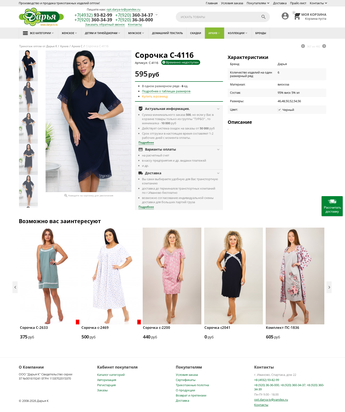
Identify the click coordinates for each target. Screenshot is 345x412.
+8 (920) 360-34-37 (292, 385)
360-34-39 (93, 20)
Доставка (280, 3)
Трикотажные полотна (192, 385)
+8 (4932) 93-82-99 (266, 380)
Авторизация (106, 380)
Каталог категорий (111, 375)
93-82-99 (93, 15)
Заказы (102, 390)
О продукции (185, 390)
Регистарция (106, 385)
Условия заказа (232, 3)
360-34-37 (134, 15)
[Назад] (303, 46)
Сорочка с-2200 (156, 327)
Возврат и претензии (191, 395)
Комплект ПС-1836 (282, 327)
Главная (212, 3)
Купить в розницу (155, 96)
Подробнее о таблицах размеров (166, 91)
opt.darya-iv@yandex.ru (123, 9)
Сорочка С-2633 (34, 327)
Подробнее (146, 142)
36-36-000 (134, 20)
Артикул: (141, 63)
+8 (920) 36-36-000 (266, 385)
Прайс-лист (298, 3)
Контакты (317, 3)
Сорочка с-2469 (95, 327)
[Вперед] (324, 46)
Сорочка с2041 (217, 327)
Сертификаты (186, 380)
